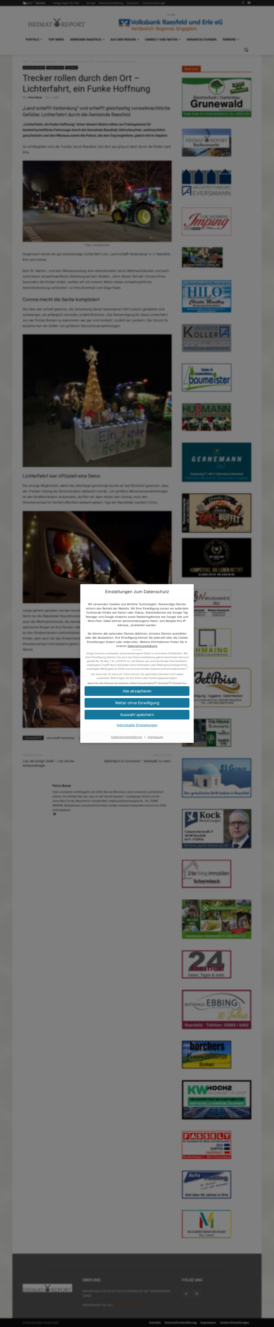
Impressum (155, 737)
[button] (137, 714)
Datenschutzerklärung (142, 646)
